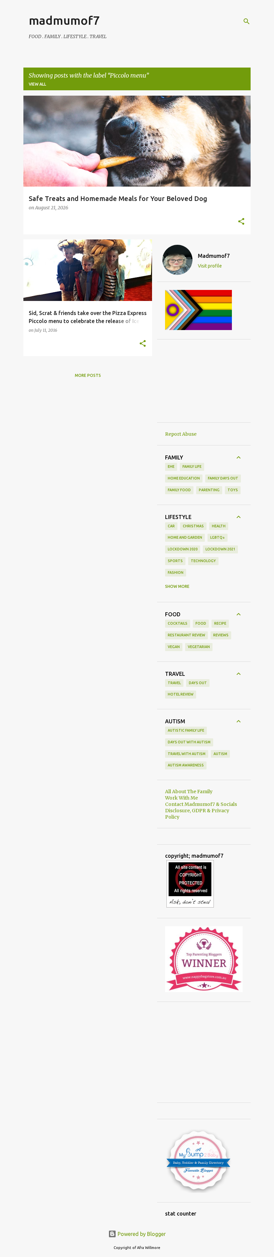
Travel (174, 683)
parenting (209, 490)
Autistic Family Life (186, 730)
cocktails (177, 623)
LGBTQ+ (217, 537)
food (200, 623)
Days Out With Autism (189, 742)
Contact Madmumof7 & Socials (201, 804)
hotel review (180, 694)
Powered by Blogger (141, 1234)
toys (233, 490)
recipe (220, 623)
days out (198, 683)
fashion (175, 572)
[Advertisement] (204, 380)
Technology (203, 561)
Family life (191, 466)
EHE (171, 466)
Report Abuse (180, 434)
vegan (174, 647)
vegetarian (199, 647)
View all (37, 84)
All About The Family (189, 792)
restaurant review (186, 635)
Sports (175, 561)
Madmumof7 (214, 256)
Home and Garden (185, 537)
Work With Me (181, 798)
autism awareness (186, 765)
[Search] (247, 21)
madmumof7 (64, 20)
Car (171, 526)
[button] (241, 222)
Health (219, 526)
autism (220, 754)
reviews (221, 635)
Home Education (184, 478)
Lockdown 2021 (220, 549)
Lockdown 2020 (182, 549)
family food (179, 490)
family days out (223, 478)
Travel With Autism (187, 754)
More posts (88, 375)
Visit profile (210, 266)
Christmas (193, 526)
